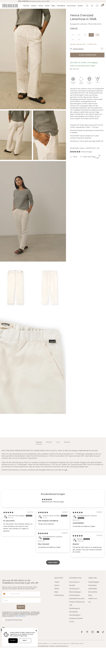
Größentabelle (74, 595)
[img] (8, 512)
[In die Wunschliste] (101, 48)
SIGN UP (21, 607)
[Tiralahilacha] (10, 6)
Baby (56, 592)
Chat (97, 158)
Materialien (92, 585)
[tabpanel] (53, 460)
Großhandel (92, 589)
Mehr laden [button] (52, 562)
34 (73, 35)
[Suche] (87, 5)
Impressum (52, 646)
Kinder (56, 589)
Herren (56, 585)
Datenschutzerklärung (62, 646)
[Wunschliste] (97, 5)
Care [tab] (58, 442)
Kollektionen (59, 595)
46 (79, 39)
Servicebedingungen (43, 646)
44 (73, 39)
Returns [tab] (49, 442)
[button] (33, 6)
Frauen (56, 582)
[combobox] (5, 594)
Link (65, 470)
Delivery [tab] (39, 442)
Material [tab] (67, 442)
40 (91, 35)
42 (97, 35)
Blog (90, 595)
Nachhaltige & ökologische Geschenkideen (74, 611)
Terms (24, 616)
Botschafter (92, 592)
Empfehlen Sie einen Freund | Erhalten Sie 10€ (77, 601)
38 (85, 35)
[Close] (36, 630)
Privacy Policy (18, 616)
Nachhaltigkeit (93, 582)
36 (79, 35)
